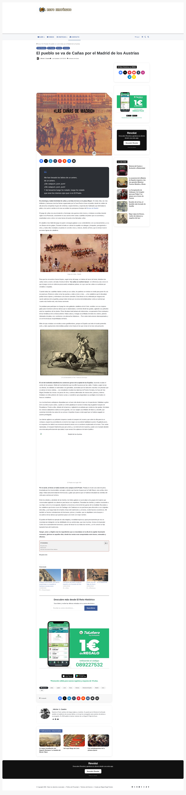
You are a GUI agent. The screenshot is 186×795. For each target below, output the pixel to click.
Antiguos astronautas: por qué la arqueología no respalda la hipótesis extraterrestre (49, 584)
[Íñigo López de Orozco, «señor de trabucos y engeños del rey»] (122, 218)
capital (58, 687)
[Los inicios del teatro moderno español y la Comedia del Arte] (74, 575)
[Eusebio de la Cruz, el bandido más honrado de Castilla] (122, 206)
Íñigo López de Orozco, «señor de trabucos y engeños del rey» (136, 216)
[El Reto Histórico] (54, 9)
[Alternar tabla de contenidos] (105, 543)
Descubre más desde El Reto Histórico (49, 549)
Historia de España (87, 687)
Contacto (75, 37)
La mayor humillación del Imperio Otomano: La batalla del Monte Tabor (50, 750)
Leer (41, 37)
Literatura (66, 48)
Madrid (96, 687)
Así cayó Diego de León (71, 748)
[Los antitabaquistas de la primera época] (98, 740)
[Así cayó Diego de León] (74, 740)
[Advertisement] (112, 17)
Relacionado (43, 547)
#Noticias (62, 37)
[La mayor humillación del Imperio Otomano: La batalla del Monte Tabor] (50, 740)
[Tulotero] (132, 104)
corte (64, 687)
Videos (51, 37)
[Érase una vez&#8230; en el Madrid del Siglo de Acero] (97, 575)
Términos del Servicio (86, 787)
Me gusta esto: (43, 545)
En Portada (45, 44)
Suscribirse (91, 608)
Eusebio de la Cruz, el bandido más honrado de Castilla (137, 204)
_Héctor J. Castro (45, 58)
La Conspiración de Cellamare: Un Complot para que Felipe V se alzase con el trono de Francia (136, 194)
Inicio (39, 44)
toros (103, 687)
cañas (51, 687)
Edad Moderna (41, 48)
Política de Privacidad (72, 787)
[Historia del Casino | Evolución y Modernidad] (122, 170)
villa (42, 690)
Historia (59, 48)
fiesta (70, 687)
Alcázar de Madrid (92, 208)
